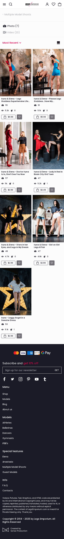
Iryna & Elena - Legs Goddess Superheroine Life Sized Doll (14, 100)
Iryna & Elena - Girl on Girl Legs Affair (47, 246)
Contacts (7, 490)
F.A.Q (5, 485)
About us (7, 409)
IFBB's (5, 443)
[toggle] (4, 4)
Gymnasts (8, 438)
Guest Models (9, 472)
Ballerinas (7, 427)
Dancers (6, 433)
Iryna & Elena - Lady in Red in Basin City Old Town (48, 173)
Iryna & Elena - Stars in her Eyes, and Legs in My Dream (14, 246)
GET (57, 370)
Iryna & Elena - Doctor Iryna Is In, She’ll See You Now (15, 173)
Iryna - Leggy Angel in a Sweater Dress (13, 319)
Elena (5, 456)
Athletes (6, 422)
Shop (5, 393)
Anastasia (7, 461)
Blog (4, 404)
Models (6, 399)
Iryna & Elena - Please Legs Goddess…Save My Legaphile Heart (47, 100)
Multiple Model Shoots (17, 14)
